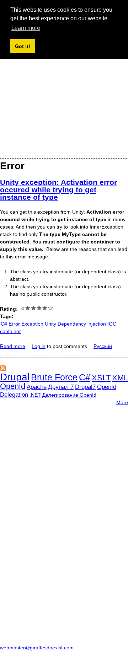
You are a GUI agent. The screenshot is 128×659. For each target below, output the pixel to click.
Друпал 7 (61, 387)
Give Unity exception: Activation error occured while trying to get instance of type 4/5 (45, 307)
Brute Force (54, 377)
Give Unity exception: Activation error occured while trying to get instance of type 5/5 (50, 307)
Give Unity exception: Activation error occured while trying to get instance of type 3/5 (39, 307)
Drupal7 (85, 387)
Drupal (15, 376)
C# (4, 324)
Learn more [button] (25, 28)
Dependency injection (82, 324)
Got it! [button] (22, 46)
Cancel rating (22, 307)
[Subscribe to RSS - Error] (3, 369)
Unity (50, 324)
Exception (32, 324)
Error (14, 324)
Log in (39, 346)
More (122, 402)
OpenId (12, 386)
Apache (37, 387)
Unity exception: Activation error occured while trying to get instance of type (58, 189)
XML (120, 377)
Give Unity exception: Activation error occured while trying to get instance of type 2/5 (33, 307)
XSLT (101, 377)
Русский (103, 346)
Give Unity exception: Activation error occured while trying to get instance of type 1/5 (28, 307)
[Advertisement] (64, 87)
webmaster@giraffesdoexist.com (37, 647)
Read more (12, 346)
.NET (35, 395)
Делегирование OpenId (69, 395)
